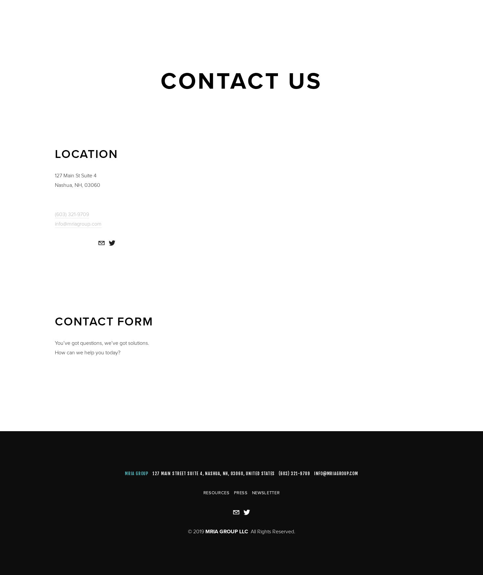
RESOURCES (216, 493)
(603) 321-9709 (72, 214)
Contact (126, 20)
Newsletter (266, 493)
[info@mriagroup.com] (101, 243)
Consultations (85, 20)
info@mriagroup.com (78, 223)
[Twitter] (112, 243)
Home (23, 20)
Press (241, 493)
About (48, 20)
